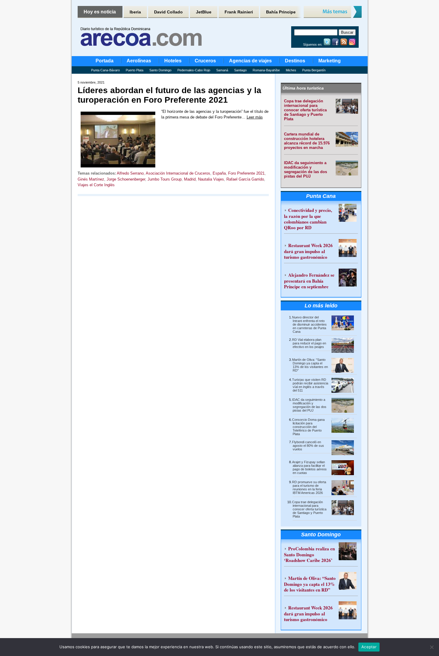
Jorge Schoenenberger (126, 179)
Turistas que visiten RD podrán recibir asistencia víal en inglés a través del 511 (310, 385)
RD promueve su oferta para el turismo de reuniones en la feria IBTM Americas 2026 (309, 487)
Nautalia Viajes (211, 179)
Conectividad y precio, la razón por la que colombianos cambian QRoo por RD (308, 219)
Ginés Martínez (91, 179)
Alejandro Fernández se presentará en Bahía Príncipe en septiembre (309, 281)
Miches (291, 70)
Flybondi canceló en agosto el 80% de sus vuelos (308, 445)
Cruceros (205, 60)
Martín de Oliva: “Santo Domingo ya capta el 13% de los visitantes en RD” (310, 365)
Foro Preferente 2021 (246, 173)
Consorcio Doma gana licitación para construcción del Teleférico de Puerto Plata (308, 427)
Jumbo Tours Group (165, 179)
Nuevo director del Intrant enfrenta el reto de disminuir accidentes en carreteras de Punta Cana (309, 324)
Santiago (240, 70)
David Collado (168, 12)
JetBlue (203, 12)
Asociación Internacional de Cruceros (178, 173)
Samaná (222, 70)
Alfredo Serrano (130, 173)
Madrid (190, 179)
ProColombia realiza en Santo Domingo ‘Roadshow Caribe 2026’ (309, 554)
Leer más (255, 117)
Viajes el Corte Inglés (96, 185)
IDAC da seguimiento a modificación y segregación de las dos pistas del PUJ (305, 169)
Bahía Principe (281, 12)
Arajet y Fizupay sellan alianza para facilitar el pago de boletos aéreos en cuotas (309, 467)
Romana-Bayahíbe (266, 70)
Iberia (135, 12)
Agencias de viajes (250, 60)
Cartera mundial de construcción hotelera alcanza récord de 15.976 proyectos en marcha (307, 141)
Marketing (329, 60)
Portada (104, 60)
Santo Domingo (160, 70)
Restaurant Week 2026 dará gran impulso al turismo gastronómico (308, 251)
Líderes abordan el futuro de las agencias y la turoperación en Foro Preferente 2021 (169, 95)
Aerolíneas (139, 60)
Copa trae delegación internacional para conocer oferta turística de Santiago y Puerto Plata (305, 110)
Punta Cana (321, 196)
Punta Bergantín (314, 70)
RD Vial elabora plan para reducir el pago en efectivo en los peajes (309, 343)
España (219, 173)
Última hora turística (303, 88)
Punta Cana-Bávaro (105, 70)
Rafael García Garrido (245, 179)
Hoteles (173, 60)
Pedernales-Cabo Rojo (193, 70)
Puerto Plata (134, 70)
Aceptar (369, 646)
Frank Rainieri (239, 12)
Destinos (295, 60)
